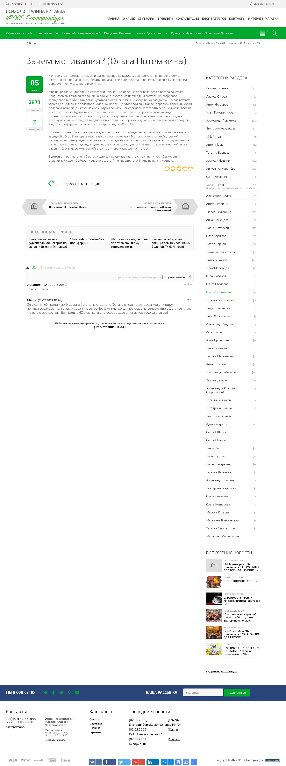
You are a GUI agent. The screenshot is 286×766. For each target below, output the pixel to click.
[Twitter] (61, 692)
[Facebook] (53, 692)
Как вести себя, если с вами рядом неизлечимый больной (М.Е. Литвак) (171, 242)
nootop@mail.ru (15, 726)
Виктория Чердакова (221, 128)
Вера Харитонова (218, 316)
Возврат (94, 727)
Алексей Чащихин (219, 160)
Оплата (94, 719)
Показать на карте (55, 740)
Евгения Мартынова (220, 300)
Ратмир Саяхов (216, 260)
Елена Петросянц (218, 228)
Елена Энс (213, 448)
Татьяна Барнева (218, 152)
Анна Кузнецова (217, 220)
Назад (33, 43)
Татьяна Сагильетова (221, 528)
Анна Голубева (216, 364)
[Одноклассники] (69, 692)
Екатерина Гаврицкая (221, 488)
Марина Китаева (217, 512)
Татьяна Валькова (218, 472)
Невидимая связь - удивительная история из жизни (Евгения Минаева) (48, 242)
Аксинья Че (214, 332)
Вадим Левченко (218, 308)
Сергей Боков (216, 440)
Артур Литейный (217, 203)
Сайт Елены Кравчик (144, 734)
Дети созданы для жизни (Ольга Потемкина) (150, 208)
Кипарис (135, 744)
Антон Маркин (216, 144)
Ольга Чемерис (217, 176)
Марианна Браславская (222, 520)
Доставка (95, 723)
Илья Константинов (219, 112)
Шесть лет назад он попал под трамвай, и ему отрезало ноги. (130, 242)
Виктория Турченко (219, 416)
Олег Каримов (216, 236)
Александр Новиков (220, 480)
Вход (120, 326)
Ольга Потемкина (218, 292)
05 (258, 43)
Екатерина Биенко (219, 408)
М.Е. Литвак (214, 136)
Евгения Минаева (218, 400)
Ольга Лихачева (217, 496)
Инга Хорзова (215, 456)
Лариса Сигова (216, 96)
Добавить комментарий (60, 267)
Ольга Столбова (217, 284)
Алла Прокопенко (218, 340)
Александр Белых (219, 195)
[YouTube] (77, 692)
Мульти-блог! (215, 184)
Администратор (217, 424)
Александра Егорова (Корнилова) (220, 390)
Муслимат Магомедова (223, 536)
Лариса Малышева (219, 356)
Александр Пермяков (221, 120)
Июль (251, 43)
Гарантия (95, 732)
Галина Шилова (217, 380)
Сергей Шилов (216, 432)
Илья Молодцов (217, 268)
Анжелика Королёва (220, 168)
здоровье (72, 183)
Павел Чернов (216, 244)
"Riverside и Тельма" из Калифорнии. (87, 241)
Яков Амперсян (216, 276)
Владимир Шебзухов (221, 372)
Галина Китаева (217, 88)
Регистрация (105, 326)
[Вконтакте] (45, 692)
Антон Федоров (217, 104)
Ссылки (174, 720)
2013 (242, 43)
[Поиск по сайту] (274, 33)
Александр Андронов (221, 324)
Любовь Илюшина (219, 212)
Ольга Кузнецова (218, 504)
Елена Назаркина (218, 464)
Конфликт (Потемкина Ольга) (68, 206)
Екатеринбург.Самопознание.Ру (152, 724)
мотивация (90, 183)
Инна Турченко (216, 348)
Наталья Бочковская (220, 252)
